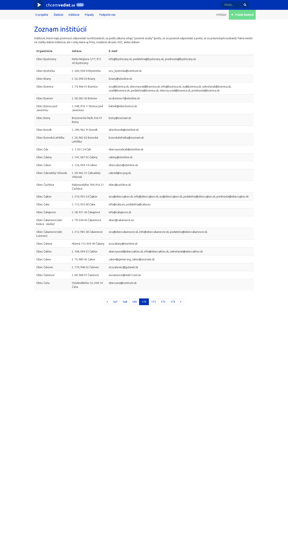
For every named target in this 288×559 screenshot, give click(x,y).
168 (124, 301)
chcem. (60, 5)
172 (163, 301)
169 (134, 301)
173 (172, 301)
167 (115, 301)
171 (153, 301)
